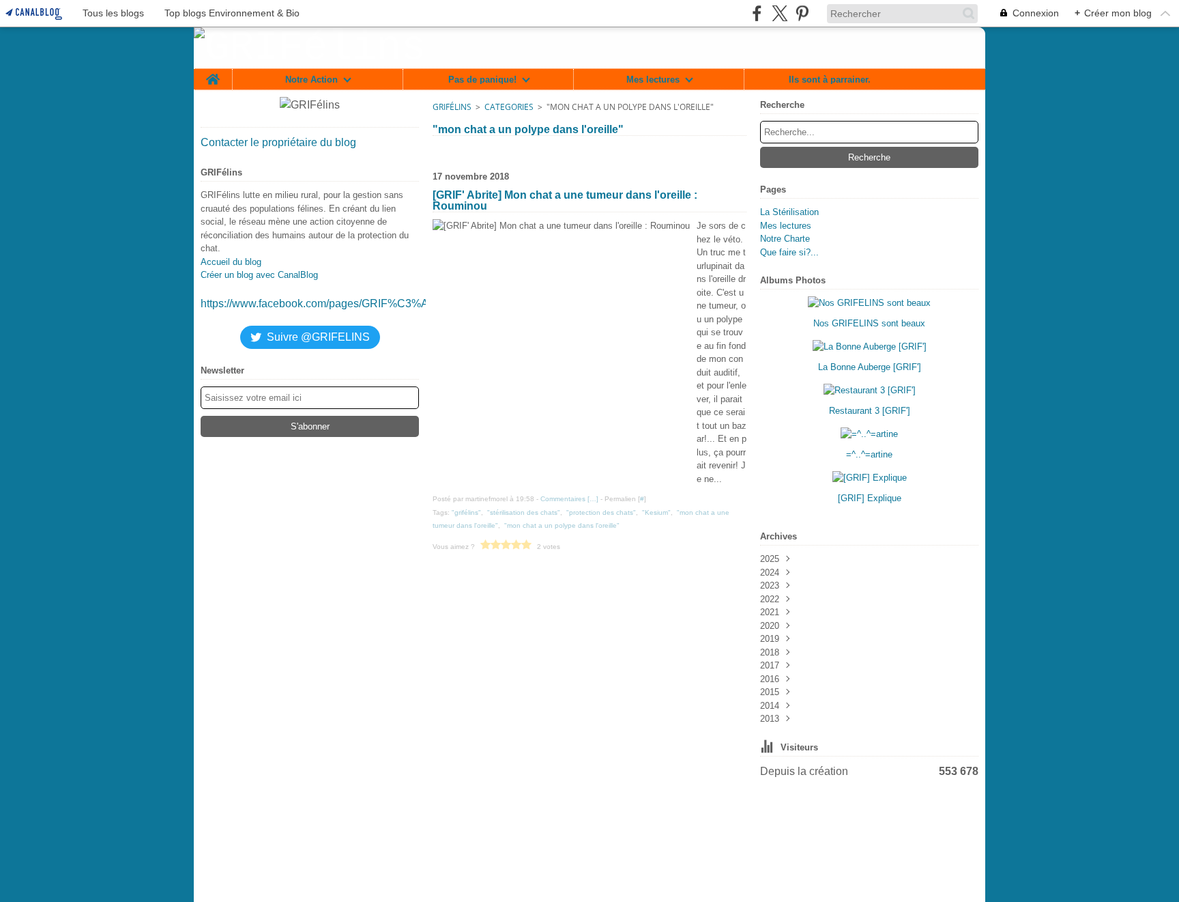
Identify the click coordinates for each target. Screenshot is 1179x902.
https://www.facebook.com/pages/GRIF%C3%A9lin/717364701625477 (371, 303)
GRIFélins (452, 107)
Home (213, 74)
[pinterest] (802, 13)
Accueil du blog (231, 262)
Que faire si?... (789, 252)
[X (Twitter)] (779, 13)
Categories (509, 107)
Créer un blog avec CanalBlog (259, 275)
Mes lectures (653, 79)
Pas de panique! (482, 79)
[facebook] (757, 13)
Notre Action (311, 79)
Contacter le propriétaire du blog (278, 142)
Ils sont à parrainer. (830, 79)
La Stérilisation (789, 212)
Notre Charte (785, 239)
